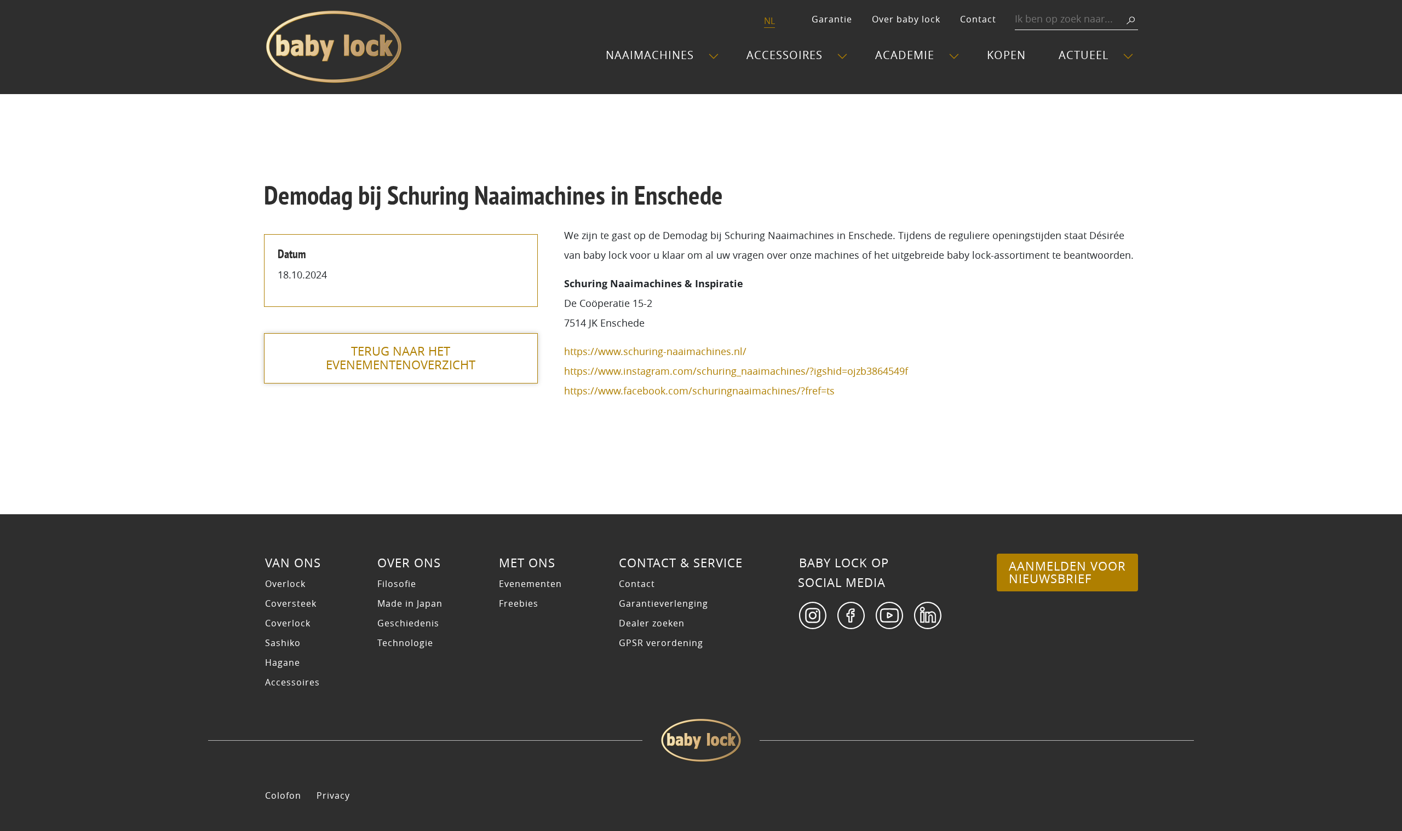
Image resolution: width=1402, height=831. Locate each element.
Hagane (282, 662)
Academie (904, 55)
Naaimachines (650, 55)
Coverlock (288, 623)
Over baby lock (906, 19)
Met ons (527, 563)
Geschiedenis (408, 623)
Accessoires (784, 55)
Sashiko (283, 643)
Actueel (1083, 55)
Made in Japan (410, 603)
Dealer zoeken (652, 623)
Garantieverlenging (663, 603)
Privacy (333, 795)
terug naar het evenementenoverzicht (400, 358)
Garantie (832, 19)
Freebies (518, 603)
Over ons (409, 563)
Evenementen (530, 584)
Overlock (285, 584)
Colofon (283, 795)
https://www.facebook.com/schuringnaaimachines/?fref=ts (699, 390)
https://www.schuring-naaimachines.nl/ (655, 351)
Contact (978, 19)
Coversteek (291, 603)
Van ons (293, 563)
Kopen (1006, 55)
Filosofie (396, 584)
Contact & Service (681, 563)
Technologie (405, 643)
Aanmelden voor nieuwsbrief (1067, 572)
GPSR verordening (661, 643)
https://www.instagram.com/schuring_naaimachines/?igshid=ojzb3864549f (736, 370)
